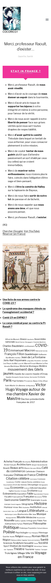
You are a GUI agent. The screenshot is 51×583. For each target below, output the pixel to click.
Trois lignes (11, 553)
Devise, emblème (33, 482)
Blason (27, 468)
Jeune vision (7, 511)
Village (21, 553)
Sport (6, 546)
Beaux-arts (17, 467)
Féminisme (38, 497)
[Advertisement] (25, 431)
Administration (39, 461)
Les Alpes (44, 361)
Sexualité (28, 543)
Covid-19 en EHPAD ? (15, 317)
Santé (30, 56)
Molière (43, 366)
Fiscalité (8, 497)
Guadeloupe (31, 354)
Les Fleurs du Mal (10, 363)
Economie (17, 487)
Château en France (25, 474)
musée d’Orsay (40, 374)
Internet (44, 507)
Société (43, 542)
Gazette (22, 56)
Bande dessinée (42, 465)
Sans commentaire (34, 540)
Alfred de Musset (12, 339)
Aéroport (34, 465)
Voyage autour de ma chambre (26, 391)
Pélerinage (43, 532)
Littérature (35, 510)
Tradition (38, 549)
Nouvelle (9, 520)
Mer (30, 514)
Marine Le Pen (42, 363)
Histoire (40, 503)
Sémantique (38, 546)
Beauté (6, 468)
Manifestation (23, 514)
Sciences (8, 543)
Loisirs (15, 514)
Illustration (26, 507)
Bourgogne (28, 342)
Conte (17, 482)
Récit (44, 536)
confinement (29, 346)
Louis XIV (21, 363)
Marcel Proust (30, 363)
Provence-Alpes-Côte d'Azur (36, 381)
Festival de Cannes (41, 351)
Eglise (11, 491)
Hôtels (15, 507)
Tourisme (29, 549)
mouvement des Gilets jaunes (23, 371)
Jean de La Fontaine (33, 357)
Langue (22, 510)
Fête (44, 496)
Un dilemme (20, 385)
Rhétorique (27, 537)
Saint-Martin (10, 385)
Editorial (33, 488)
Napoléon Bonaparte (12, 377)
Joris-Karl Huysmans (15, 360)
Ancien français (10, 465)
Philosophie (39, 523)
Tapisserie (10, 549)
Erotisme (32, 490)
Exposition (21, 494)
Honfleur (18, 358)
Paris (7, 380)
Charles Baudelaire (13, 345)
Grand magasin (16, 504)
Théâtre (19, 549)
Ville (28, 553)
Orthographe (31, 521)
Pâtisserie (35, 533)
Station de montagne (21, 545)
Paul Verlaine (18, 381)
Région (6, 539)
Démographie (43, 485)
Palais (39, 520)
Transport (44, 549)
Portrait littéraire (42, 528)
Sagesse (24, 540)
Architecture (24, 464)
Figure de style (38, 494)
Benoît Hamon (20, 342)
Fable (30, 493)
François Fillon (14, 354)
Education (41, 488)
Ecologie (7, 488)
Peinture (27, 523)
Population (32, 528)
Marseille (7, 366)
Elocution (17, 491)
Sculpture (18, 543)
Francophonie (17, 497)
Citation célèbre (17, 478)
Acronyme (26, 462)
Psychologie (22, 532)
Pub (29, 533)
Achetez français (13, 461)
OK (26, 579)
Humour (8, 507)
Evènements (10, 493)
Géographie (27, 504)
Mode (34, 514)
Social (36, 543)
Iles (20, 507)
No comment (41, 518)
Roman (36, 536)
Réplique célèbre (16, 540)
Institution (35, 507)
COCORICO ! (10, 31)
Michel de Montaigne (29, 366)
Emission (24, 491)
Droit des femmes (20, 485)
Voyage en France (32, 555)
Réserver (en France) (14, 234)
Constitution (10, 482)
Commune (41, 479)
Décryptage (32, 484)
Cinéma (41, 475)
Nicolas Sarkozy (24, 377)
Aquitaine (30, 339)
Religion (19, 536)
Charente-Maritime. (39, 342)
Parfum (19, 524)
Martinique (14, 366)
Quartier (6, 537)
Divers (43, 482)
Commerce (33, 479)
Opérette (23, 521)
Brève (39, 468)
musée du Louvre (23, 374)
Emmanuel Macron (21, 350)
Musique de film (11, 518)
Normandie (33, 377)
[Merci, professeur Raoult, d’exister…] (26, 267)
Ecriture (26, 488)
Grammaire (35, 500)
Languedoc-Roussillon (34, 361)
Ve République (30, 386)
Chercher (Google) (13, 231)
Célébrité (24, 482)
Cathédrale (30, 471)
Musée (21, 517)
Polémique (23, 528)
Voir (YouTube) (31, 231)
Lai (16, 511)
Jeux (13, 511)
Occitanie (41, 377)
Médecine (31, 517)
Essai (40, 491)
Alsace (23, 339)
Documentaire (8, 485)
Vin (32, 553)
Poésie (9, 532)
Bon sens (33, 468)
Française (28, 496)
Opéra (17, 521)
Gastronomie (11, 499)
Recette (12, 537)
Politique (11, 527)
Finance (45, 494)
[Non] (39, 573)
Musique (41, 514)
